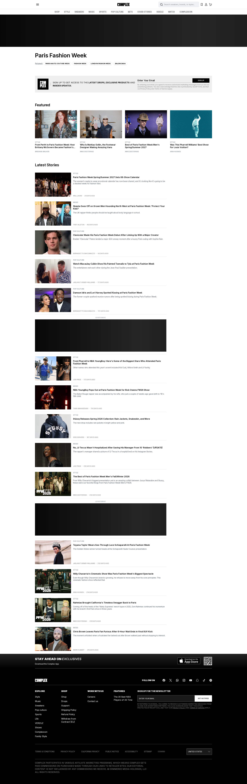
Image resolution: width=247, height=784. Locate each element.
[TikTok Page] (204, 680)
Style (37, 142)
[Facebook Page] (164, 680)
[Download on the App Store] (188, 661)
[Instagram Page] (184, 680)
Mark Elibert (79, 650)
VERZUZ (160, 12)
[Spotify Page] (210, 680)
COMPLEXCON (186, 12)
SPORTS (102, 12)
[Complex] (123, 4)
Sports (38, 714)
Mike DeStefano (87, 151)
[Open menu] (37, 4)
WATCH (171, 12)
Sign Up (201, 80)
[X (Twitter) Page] (170, 680)
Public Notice (112, 751)
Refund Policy (68, 714)
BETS (130, 12)
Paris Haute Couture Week (57, 63)
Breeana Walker (42, 151)
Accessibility (131, 751)
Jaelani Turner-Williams (84, 282)
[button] (199, 751)
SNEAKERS (79, 12)
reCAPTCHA (197, 87)
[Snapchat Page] (197, 680)
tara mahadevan (80, 408)
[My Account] (206, 4)
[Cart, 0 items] (210, 4)
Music (38, 701)
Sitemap (148, 751)
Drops (64, 701)
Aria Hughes (175, 151)
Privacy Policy (145, 89)
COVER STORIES (144, 12)
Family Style (41, 736)
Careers (91, 697)
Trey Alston (78, 225)
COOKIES (161, 752)
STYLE (67, 12)
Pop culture (41, 710)
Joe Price (77, 380)
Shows (38, 727)
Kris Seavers (78, 437)
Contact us (92, 701)
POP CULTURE (117, 12)
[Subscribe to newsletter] (203, 698)
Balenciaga (120, 63)
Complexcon (41, 732)
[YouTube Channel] (190, 680)
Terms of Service (161, 89)
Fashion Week (80, 63)
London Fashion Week (101, 63)
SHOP (57, 12)
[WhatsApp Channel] (177, 680)
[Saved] (201, 4)
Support (65, 705)
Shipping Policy (68, 710)
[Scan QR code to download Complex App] (208, 661)
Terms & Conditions (45, 751)
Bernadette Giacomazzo (84, 253)
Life (36, 718)
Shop (64, 697)
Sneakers (39, 705)
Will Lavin (77, 196)
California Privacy (90, 751)
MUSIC (92, 12)
